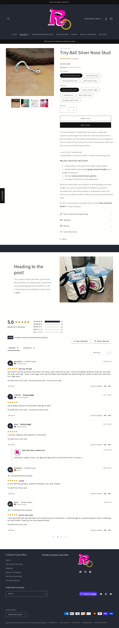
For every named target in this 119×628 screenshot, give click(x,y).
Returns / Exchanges (13, 572)
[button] (8, 18)
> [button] (65, 536)
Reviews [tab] (12, 348)
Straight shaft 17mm (70, 100)
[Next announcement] (112, 2)
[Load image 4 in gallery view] (44, 103)
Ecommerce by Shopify (40, 622)
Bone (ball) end (85, 95)
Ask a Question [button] (82, 341)
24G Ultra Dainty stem (71, 76)
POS (29, 622)
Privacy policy (76, 622)
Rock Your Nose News (14, 576)
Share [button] (64, 239)
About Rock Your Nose (14, 564)
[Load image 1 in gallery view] (16, 103)
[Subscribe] (45, 593)
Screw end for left (69, 90)
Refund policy (53, 622)
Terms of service (64, 622)
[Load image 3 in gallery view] (34, 103)
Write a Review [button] (103, 341)
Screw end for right (90, 90)
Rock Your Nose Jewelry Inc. (19, 622)
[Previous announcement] (6, 2)
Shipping (63, 67)
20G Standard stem (70, 81)
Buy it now (85, 125)
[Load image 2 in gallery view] (25, 103)
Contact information (100, 622)
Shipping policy (87, 622)
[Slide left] (8, 103)
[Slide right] (51, 103)
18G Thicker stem (90, 81)
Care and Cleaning (13, 580)
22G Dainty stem (92, 76)
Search (8, 560)
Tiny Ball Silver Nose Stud (17, 380)
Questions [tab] (27, 348)
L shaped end (67, 95)
